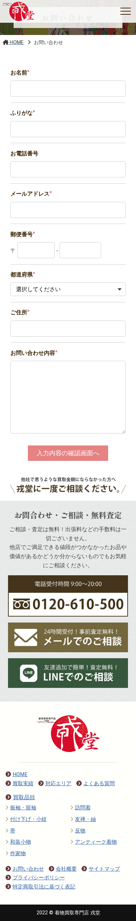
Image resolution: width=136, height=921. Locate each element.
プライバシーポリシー (39, 877)
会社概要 (66, 869)
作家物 (18, 853)
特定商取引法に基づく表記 (44, 887)
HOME (20, 774)
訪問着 (83, 807)
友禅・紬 (85, 819)
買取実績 (23, 783)
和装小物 (20, 842)
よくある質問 (99, 783)
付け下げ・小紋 (28, 819)
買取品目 (24, 797)
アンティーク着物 (96, 842)
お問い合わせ (28, 869)
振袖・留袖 (23, 807)
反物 (80, 831)
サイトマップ (104, 869)
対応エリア (58, 783)
